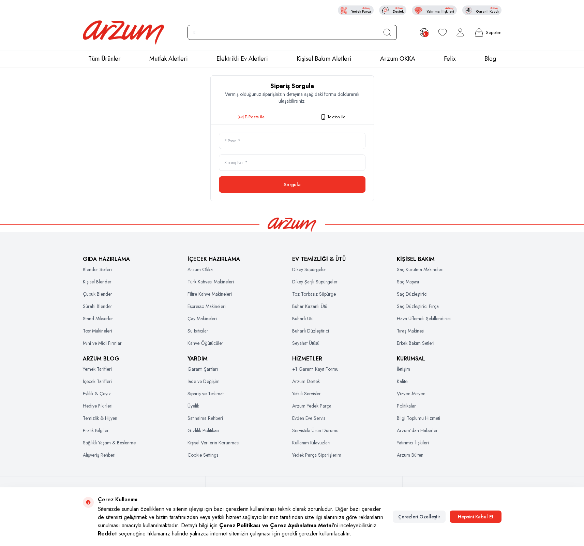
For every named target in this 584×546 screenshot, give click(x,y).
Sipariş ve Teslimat (206, 393)
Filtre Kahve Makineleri (210, 294)
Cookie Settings (203, 455)
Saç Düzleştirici (412, 294)
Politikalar (406, 405)
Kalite (402, 381)
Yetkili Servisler (306, 393)
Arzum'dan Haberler (417, 430)
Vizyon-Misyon (411, 393)
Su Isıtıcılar (198, 330)
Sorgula (292, 184)
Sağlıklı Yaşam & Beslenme (109, 442)
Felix (450, 58)
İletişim (403, 369)
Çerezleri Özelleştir (419, 516)
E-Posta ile (255, 117)
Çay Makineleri (202, 318)
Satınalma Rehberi (205, 418)
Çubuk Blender (97, 294)
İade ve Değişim (204, 381)
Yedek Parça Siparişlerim (316, 455)
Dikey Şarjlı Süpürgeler (315, 281)
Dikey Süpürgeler (309, 269)
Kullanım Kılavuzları (311, 442)
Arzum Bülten (410, 455)
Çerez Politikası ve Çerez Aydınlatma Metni (276, 525)
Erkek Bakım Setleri (415, 343)
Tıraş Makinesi (410, 330)
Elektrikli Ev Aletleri (242, 58)
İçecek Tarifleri (97, 381)
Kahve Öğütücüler (205, 343)
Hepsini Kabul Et (475, 516)
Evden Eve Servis (308, 418)
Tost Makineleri (97, 330)
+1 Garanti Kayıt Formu (315, 369)
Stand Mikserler (98, 318)
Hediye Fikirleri (98, 405)
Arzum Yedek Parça (311, 405)
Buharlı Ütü (303, 318)
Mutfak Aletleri (168, 58)
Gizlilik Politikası (203, 430)
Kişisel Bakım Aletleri (324, 58)
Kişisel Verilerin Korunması (213, 442)
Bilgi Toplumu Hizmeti (418, 418)
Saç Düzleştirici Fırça (418, 306)
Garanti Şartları (203, 369)
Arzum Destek (306, 381)
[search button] (387, 32)
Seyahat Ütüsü (305, 343)
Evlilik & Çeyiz (97, 393)
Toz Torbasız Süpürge (314, 294)
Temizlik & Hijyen (100, 418)
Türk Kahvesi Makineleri (211, 281)
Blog (490, 58)
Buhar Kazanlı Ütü (309, 306)
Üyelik (193, 405)
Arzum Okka (200, 269)
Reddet (107, 533)
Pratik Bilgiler (96, 430)
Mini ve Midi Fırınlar (102, 343)
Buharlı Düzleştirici (310, 330)
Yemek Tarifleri (97, 369)
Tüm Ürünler (104, 58)
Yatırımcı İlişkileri (413, 442)
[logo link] (124, 32)
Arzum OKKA (397, 58)
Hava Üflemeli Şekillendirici (424, 318)
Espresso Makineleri (207, 306)
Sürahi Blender (97, 306)
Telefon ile (336, 117)
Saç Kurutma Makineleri (420, 269)
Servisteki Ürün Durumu (315, 430)
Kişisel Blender (97, 281)
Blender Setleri (97, 269)
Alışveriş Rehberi (99, 455)
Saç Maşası (408, 281)
